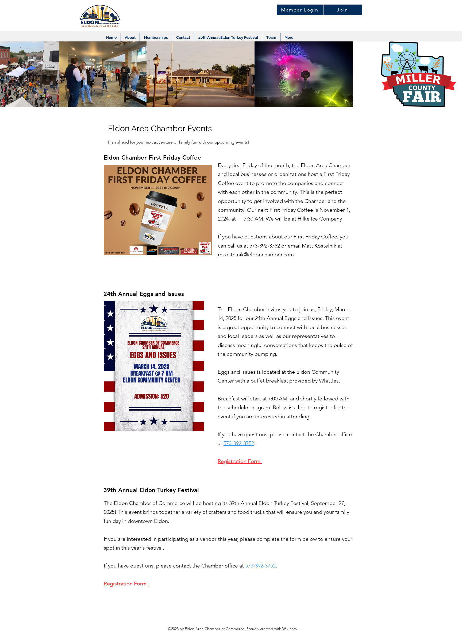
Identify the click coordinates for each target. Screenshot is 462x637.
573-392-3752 (264, 245)
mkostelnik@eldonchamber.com (256, 254)
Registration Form (240, 461)
